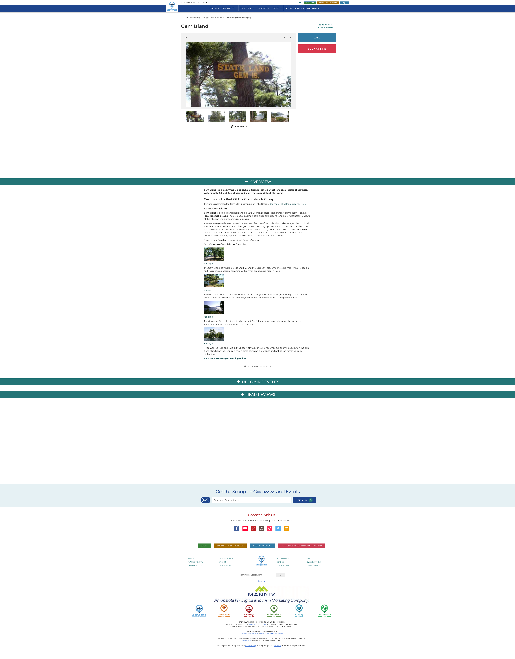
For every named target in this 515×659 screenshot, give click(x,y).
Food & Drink (246, 8)
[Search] (280, 575)
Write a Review (327, 27)
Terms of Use (264, 633)
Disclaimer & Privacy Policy (249, 633)
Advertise (310, 3)
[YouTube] (245, 528)
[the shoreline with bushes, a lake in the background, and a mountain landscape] (280, 116)
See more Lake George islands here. (288, 204)
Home (189, 17)
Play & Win (312, 8)
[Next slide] (290, 37)
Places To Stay (195, 562)
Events (276, 8)
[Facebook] (236, 528)
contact (277, 645)
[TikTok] (269, 528)
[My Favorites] (300, 2)
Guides (298, 8)
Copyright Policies (276, 633)
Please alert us (246, 640)
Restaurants (226, 558)
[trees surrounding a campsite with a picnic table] (237, 116)
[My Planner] (286, 528)
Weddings (262, 8)
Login (344, 3)
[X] (278, 528)
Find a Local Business (328, 3)
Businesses (283, 558)
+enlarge (208, 263)
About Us (312, 558)
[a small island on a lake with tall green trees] (216, 116)
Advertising (313, 565)
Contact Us (283, 565)
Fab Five (288, 8)
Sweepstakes (314, 562)
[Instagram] (261, 528)
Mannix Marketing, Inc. (258, 624)
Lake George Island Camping (238, 17)
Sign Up (302, 500)
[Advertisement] (257, 451)
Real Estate (225, 565)
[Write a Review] (326, 24)
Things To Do (228, 8)
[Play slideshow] (186, 37)
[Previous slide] (284, 37)
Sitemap (261, 581)
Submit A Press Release (230, 546)
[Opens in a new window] (224, 611)
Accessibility (250, 645)
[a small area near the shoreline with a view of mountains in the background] (258, 116)
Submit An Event (262, 546)
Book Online (317, 48)
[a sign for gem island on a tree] (195, 116)
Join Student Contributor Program (302, 546)
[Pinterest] (253, 528)
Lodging (213, 8)
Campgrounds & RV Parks (213, 17)
